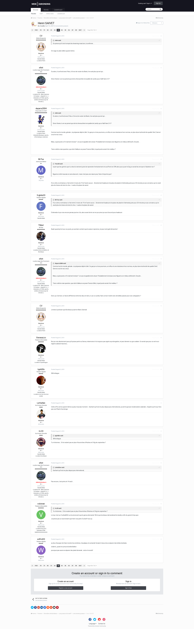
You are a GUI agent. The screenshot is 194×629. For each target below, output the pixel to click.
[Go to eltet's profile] (41, 80)
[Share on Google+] (38, 607)
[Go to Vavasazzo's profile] (41, 348)
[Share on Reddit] (47, 607)
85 (65, 30)
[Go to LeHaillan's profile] (41, 413)
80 (47, 30)
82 (54, 30)
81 (51, 30)
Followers (154, 23)
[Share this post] (161, 36)
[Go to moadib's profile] (33, 24)
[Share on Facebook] (35, 607)
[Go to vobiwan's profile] (41, 514)
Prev (36, 30)
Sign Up (158, 3)
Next (80, 30)
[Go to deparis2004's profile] (41, 119)
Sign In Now (128, 588)
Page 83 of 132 (92, 30)
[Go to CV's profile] (41, 46)
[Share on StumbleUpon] (51, 607)
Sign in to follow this (143, 23)
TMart (41, 225)
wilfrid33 (41, 539)
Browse (35, 10)
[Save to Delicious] (44, 607)
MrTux (41, 159)
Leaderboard (61, 13)
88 (76, 30)
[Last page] (84, 30)
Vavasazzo (41, 337)
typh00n (41, 369)
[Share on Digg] (41, 607)
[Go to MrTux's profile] (41, 170)
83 (58, 30)
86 (69, 30)
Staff (41, 13)
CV (41, 36)
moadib (42, 26)
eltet (41, 67)
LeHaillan (41, 403)
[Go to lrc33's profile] (41, 442)
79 (44, 30)
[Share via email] (54, 607)
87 (72, 30)
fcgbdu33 (41, 195)
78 (40, 30)
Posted (57, 36)
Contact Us (101, 623)
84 (61, 30)
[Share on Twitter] (32, 607)
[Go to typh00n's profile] (41, 380)
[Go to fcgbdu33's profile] (41, 206)
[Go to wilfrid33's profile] (41, 550)
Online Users (50, 13)
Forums (33, 13)
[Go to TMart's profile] (41, 236)
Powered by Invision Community (97, 626)
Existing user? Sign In (144, 3)
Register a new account (65, 588)
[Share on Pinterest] (57, 607)
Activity (46, 10)
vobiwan (41, 503)
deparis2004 (41, 108)
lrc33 (41, 431)
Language (92, 623)
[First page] (32, 30)
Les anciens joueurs (62, 26)
